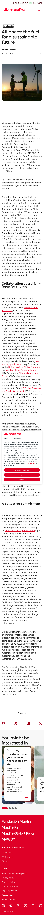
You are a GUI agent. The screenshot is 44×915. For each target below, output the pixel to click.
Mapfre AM (7, 852)
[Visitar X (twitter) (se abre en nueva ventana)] (33, 906)
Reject (22, 475)
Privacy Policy (8, 878)
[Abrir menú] (39, 10)
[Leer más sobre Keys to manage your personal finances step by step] (18, 797)
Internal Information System (14, 873)
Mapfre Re (10, 827)
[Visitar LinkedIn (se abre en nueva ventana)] (25, 906)
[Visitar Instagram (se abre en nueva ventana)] (18, 906)
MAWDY (8, 839)
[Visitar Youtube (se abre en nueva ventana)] (10, 906)
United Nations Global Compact (24, 367)
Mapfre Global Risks (18, 833)
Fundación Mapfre (16, 821)
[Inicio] (4, 9)
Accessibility (7, 895)
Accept (22, 479)
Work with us (8, 857)
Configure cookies (22, 470)
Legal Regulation (9, 890)
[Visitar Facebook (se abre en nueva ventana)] (3, 906)
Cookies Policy (8, 882)
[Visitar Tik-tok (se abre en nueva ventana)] (40, 906)
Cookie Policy (30, 463)
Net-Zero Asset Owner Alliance (21, 370)
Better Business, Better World (20, 530)
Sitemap (5, 861)
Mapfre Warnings (9, 899)
